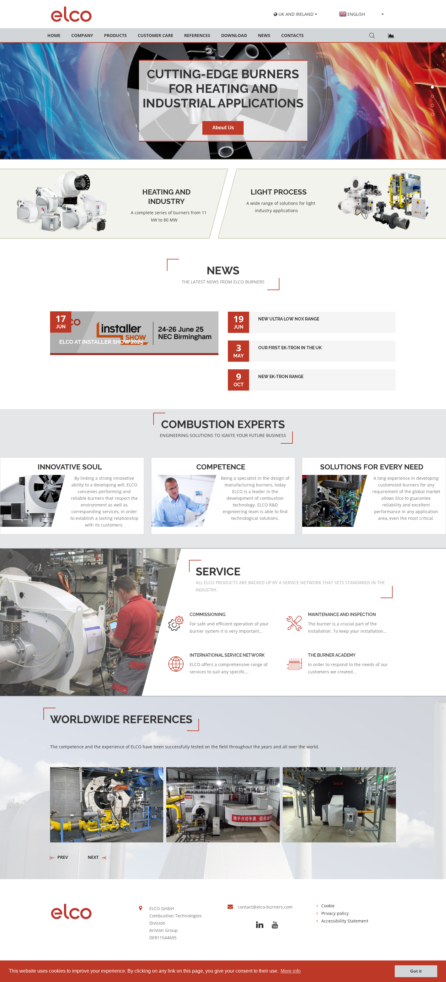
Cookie (328, 906)
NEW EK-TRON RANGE (312, 373)
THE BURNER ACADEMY (332, 655)
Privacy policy (335, 913)
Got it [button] (416, 971)
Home (53, 35)
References (197, 35)
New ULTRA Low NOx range (312, 315)
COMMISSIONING (207, 614)
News (264, 35)
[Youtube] (275, 925)
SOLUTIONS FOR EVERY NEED (371, 466)
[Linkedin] (259, 925)
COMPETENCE (220, 466)
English (356, 14)
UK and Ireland (295, 14)
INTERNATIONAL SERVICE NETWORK (227, 655)
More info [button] (291, 971)
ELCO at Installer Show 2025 (101, 342)
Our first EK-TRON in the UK (311, 344)
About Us (223, 127)
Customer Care (155, 35)
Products (115, 35)
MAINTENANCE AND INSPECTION (342, 614)
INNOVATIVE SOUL (70, 466)
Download (234, 35)
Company (82, 35)
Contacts (292, 35)
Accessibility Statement (344, 921)
